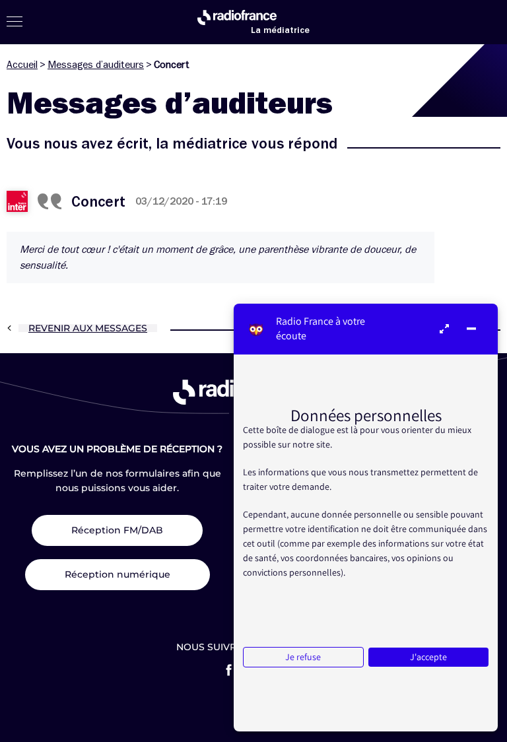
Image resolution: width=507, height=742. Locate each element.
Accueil (22, 64)
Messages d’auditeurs (96, 64)
